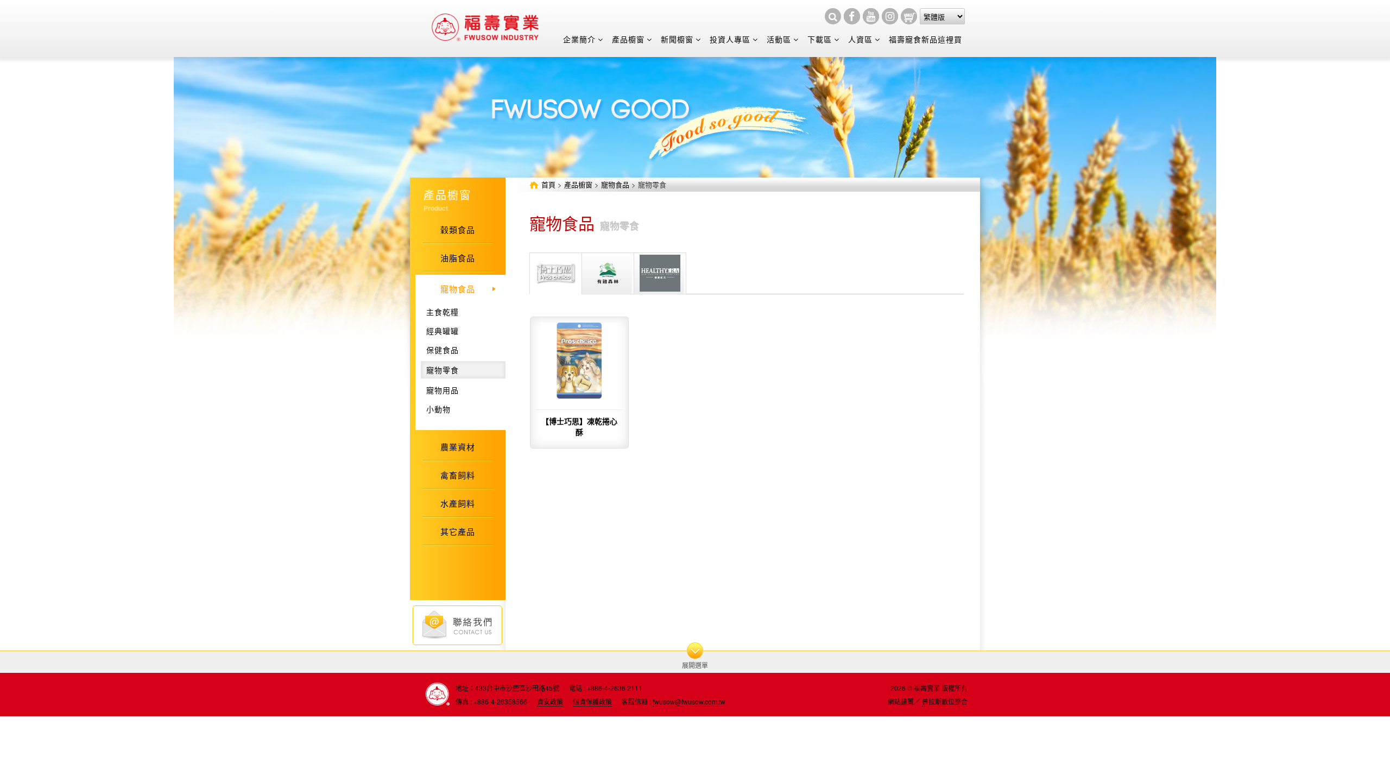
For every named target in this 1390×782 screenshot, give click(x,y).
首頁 (548, 184)
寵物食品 (615, 184)
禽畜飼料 (457, 475)
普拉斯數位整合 (945, 701)
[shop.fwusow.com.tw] (909, 16)
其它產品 (457, 531)
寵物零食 (442, 369)
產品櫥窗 (628, 39)
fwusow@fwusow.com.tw (689, 701)
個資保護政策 (592, 701)
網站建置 (901, 701)
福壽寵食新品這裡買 (925, 39)
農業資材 (457, 446)
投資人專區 (730, 39)
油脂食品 (457, 257)
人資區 (860, 39)
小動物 (438, 408)
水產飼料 (457, 503)
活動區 (779, 39)
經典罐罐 (442, 330)
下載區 (819, 39)
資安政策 (550, 701)
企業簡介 (579, 39)
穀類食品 (457, 229)
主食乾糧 (442, 311)
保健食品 (442, 349)
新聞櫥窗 (677, 39)
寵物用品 (442, 389)
